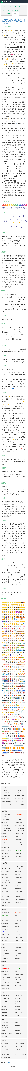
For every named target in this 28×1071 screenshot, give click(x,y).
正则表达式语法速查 (19, 856)
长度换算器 (4, 1006)
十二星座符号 (5, 19)
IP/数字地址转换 (18, 891)
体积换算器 (17, 1001)
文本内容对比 (18, 920)
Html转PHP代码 (18, 842)
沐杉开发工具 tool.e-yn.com (15, 1064)
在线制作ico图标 (5, 974)
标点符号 (7, 20)
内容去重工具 (18, 926)
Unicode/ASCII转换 (6, 896)
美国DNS (4, 961)
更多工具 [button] (21, 13)
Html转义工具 (18, 839)
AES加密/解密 (5, 874)
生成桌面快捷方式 (6, 971)
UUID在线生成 (18, 885)
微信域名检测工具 (6, 968)
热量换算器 (4, 1001)
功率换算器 (17, 1003)
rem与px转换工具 (18, 971)
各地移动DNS (18, 956)
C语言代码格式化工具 (19, 830)
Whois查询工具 (5, 982)
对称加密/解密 (18, 871)
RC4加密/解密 (5, 877)
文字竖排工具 (18, 923)
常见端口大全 (18, 1051)
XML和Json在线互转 (6, 801)
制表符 (23, 21)
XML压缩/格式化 (18, 822)
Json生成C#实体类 (6, 795)
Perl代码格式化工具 (19, 833)
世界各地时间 (17, 6)
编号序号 (18, 19)
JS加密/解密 (17, 816)
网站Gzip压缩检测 (6, 979)
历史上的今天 (5, 1036)
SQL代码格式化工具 (6, 828)
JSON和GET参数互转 (19, 804)
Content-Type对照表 (19, 1043)
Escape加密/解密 (5, 871)
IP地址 (3, 947)
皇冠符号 (4, 23)
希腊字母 (4, 21)
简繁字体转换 (18, 915)
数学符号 (22, 19)
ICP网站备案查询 (18, 982)
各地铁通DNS (5, 958)
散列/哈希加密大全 (6, 882)
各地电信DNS (18, 953)
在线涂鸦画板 (4, 6)
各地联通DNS (5, 956)
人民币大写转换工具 (19, 934)
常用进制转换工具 (6, 940)
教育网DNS (17, 958)
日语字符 (20, 21)
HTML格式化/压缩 (6, 814)
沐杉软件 (8, 1062)
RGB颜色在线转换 (19, 940)
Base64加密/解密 (18, 868)
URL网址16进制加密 (19, 866)
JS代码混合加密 (5, 819)
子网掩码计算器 (18, 995)
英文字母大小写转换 (6, 934)
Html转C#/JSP (5, 842)
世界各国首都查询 (5, 10)
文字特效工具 (5, 929)
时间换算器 (4, 1009)
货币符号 (15, 20)
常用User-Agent (5, 1043)
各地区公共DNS (5, 953)
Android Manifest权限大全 (20, 1054)
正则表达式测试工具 (19, 850)
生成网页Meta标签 (19, 974)
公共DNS (17, 950)
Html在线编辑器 (5, 912)
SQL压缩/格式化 (18, 819)
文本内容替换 (5, 920)
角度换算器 (4, 1012)
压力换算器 (4, 1003)
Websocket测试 (18, 947)
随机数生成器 (5, 937)
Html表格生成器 (5, 847)
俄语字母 (8, 21)
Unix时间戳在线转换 (19, 937)
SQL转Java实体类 (19, 798)
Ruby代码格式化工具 (6, 830)
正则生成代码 (5, 853)
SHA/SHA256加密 (18, 880)
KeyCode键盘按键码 (6, 902)
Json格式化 (4, 790)
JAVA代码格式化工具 (19, 825)
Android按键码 (18, 902)
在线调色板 (17, 977)
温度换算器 (17, 1006)
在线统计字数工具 (6, 923)
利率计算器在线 (5, 995)
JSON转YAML (5, 806)
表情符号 (8, 23)
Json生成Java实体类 (19, 795)
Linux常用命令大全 (6, 1057)
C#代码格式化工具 (6, 825)
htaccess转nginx (18, 968)
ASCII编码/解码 (18, 896)
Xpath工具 (17, 858)
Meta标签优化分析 (6, 985)
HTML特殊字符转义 (6, 1051)
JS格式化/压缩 (5, 816)
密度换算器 (4, 1015)
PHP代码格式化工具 (6, 822)
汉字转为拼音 (5, 918)
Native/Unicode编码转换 (20, 899)
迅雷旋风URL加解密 (6, 868)
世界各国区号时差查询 (6, 13)
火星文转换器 (18, 918)
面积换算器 (17, 998)
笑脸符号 (10, 19)
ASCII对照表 (17, 1049)
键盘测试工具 (5, 905)
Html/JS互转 (4, 839)
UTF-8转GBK (18, 894)
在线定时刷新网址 (6, 977)
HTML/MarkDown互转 (6, 850)
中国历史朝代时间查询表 (7, 1033)
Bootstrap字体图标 (6, 1054)
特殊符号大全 (15, 13)
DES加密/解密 (18, 874)
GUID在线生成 (5, 888)
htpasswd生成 (18, 888)
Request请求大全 (5, 1046)
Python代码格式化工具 (20, 828)
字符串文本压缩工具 (19, 929)
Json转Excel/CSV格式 (6, 804)
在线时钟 (11, 6)
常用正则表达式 (5, 856)
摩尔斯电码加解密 (18, 882)
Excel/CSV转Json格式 (19, 801)
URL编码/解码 (5, 899)
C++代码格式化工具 (6, 833)
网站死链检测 (18, 979)
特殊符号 (14, 19)
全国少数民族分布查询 (19, 1030)
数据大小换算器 (18, 1012)
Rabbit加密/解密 (18, 877)
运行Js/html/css (5, 858)
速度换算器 (17, 1009)
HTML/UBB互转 (18, 847)
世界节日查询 (5, 1030)
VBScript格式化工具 (6, 836)
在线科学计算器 (5, 998)
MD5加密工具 (5, 866)
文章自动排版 (18, 912)
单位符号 (11, 20)
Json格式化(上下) (19, 790)
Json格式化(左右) (5, 792)
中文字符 (16, 21)
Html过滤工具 (18, 853)
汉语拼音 (12, 21)
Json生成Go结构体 (6, 798)
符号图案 (23, 20)
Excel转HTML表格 (19, 844)
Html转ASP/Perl (5, 844)
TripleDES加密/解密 (6, 880)
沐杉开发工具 (7, 1)
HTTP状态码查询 (5, 988)
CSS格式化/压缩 (18, 814)
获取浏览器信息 (5, 950)
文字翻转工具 (5, 926)
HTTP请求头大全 (18, 1046)
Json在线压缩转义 (19, 792)
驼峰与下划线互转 (6, 932)
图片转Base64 (5, 894)
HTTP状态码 (5, 1049)
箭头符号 (19, 20)
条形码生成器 (5, 891)
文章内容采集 (5, 915)
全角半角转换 (18, 932)
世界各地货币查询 (14, 10)
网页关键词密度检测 (19, 985)
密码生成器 (4, 885)
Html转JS (17, 836)
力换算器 (17, 1015)
